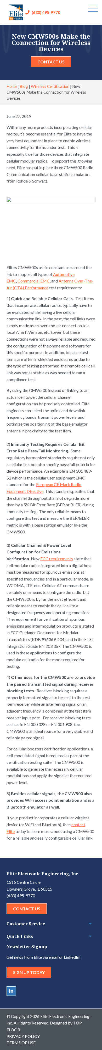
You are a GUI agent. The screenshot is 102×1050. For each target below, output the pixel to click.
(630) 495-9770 (46, 12)
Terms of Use (21, 1042)
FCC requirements (56, 558)
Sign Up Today (29, 972)
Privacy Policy (23, 1036)
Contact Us (51, 61)
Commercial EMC (34, 280)
